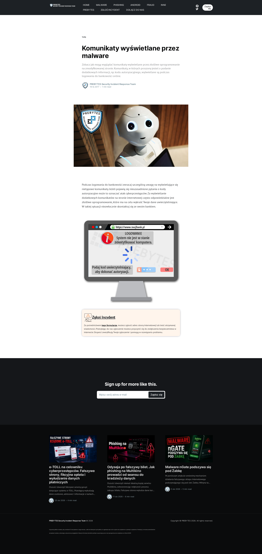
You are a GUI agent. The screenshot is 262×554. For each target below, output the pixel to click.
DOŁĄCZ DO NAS (135, 9)
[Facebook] (197, 6)
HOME (86, 5)
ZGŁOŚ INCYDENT (110, 9)
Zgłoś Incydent (103, 317)
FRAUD (150, 5)
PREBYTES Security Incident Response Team (67, 521)
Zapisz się (207, 7)
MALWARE (101, 5)
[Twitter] (197, 8)
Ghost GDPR (128, 533)
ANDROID (135, 5)
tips (84, 37)
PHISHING (119, 5)
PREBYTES (88, 9)
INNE (163, 5)
